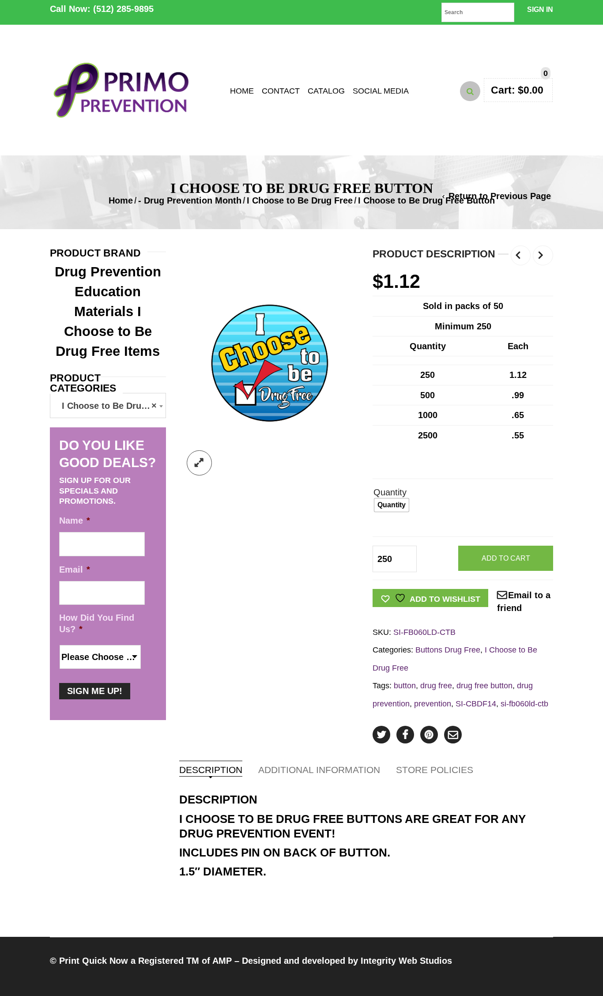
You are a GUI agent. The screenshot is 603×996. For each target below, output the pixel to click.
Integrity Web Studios (406, 961)
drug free (436, 685)
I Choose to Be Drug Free (300, 200)
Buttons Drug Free (447, 649)
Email (74, 569)
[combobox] (108, 405)
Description (210, 770)
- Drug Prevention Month (189, 200)
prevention (432, 703)
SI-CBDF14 (476, 703)
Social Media (381, 91)
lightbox (199, 462)
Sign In (540, 9)
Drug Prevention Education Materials (108, 291)
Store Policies (434, 770)
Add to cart (506, 558)
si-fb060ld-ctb (524, 703)
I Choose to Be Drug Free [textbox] (110, 406)
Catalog (326, 91)
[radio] (391, 505)
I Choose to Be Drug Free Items (108, 331)
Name (74, 520)
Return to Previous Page (499, 196)
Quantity (390, 492)
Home (242, 91)
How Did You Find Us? (96, 623)
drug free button (484, 685)
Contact (281, 91)
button (405, 685)
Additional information (319, 770)
